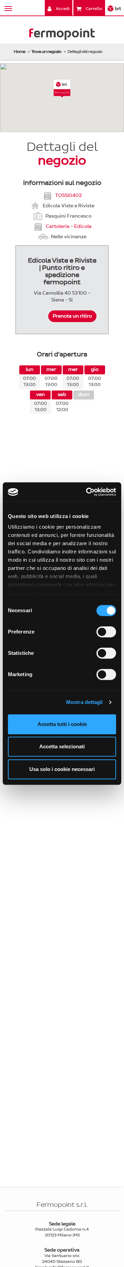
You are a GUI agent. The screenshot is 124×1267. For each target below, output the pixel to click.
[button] (62, 88)
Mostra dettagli (84, 702)
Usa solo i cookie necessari (62, 769)
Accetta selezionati (62, 746)
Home (19, 51)
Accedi (62, 8)
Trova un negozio (46, 51)
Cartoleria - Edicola (69, 226)
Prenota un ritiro (72, 316)
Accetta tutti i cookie (62, 724)
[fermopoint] (62, 35)
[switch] (106, 631)
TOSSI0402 (68, 195)
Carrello (93, 8)
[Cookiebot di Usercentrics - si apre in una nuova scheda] (87, 491)
